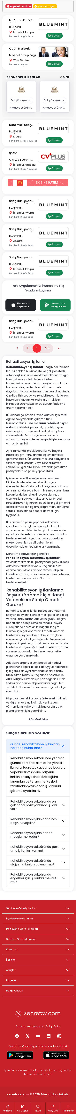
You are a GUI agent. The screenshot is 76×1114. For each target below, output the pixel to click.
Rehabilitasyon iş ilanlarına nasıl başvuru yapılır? (34, 821)
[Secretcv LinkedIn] (48, 1036)
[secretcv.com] (38, 1014)
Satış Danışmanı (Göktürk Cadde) (21, 257)
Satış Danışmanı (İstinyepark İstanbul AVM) (20, 321)
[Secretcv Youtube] (38, 1036)
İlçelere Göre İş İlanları (20, 918)
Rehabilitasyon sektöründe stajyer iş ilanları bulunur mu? (32, 862)
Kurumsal (12, 949)
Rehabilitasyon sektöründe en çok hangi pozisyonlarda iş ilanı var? (33, 805)
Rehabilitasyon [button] (46, 6)
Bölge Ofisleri (14, 990)
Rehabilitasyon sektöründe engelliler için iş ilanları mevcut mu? (33, 878)
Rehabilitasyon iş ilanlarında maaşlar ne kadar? (31, 835)
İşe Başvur (54, 35)
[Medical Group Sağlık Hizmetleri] (54, 52)
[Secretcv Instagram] (59, 1036)
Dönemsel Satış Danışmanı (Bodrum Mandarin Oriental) (22, 125)
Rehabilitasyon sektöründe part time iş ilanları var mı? (34, 848)
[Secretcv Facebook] (17, 1036)
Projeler (11, 980)
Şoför (13, 153)
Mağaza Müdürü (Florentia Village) (22, 20)
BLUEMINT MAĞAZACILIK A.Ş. (20, 27)
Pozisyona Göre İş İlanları (22, 929)
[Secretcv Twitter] (27, 1036)
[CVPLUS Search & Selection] (54, 157)
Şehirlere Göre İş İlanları (21, 908)
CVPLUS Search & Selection (20, 160)
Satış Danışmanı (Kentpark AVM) (20, 229)
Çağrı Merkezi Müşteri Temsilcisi (21, 49)
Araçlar (11, 970)
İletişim (10, 960)
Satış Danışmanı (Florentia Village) (22, 201)
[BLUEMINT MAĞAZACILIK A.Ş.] (54, 24)
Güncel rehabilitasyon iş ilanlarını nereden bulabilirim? (35, 746)
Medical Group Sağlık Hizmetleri (23, 55)
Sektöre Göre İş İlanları (20, 939)
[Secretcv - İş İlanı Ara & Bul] (20, 1055)
